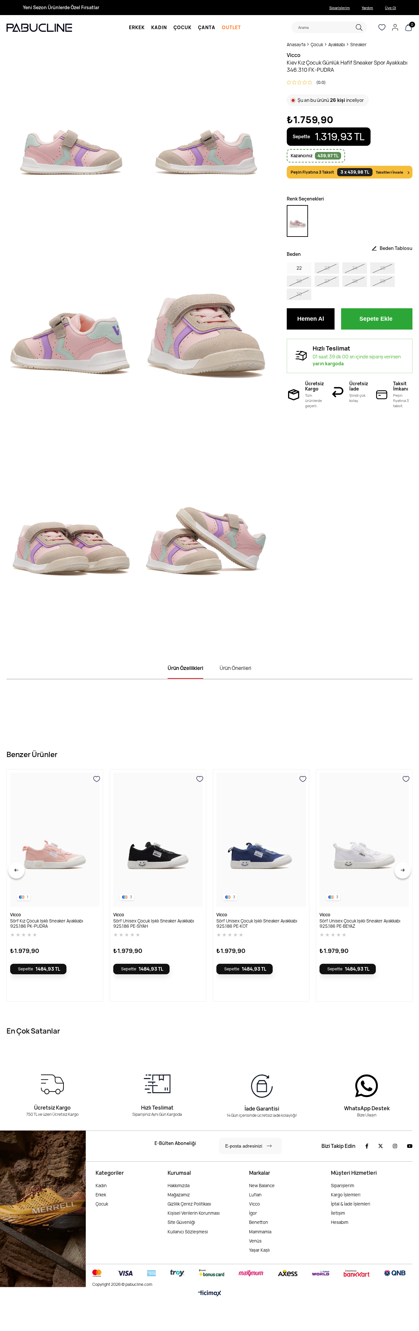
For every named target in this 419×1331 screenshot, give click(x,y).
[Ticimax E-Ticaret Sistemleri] (209, 1293)
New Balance (262, 1185)
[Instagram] (395, 1146)
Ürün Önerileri (235, 668)
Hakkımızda (179, 1185)
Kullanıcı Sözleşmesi (188, 1232)
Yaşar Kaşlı (259, 1250)
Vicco (254, 1204)
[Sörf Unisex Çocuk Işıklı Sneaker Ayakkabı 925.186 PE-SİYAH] (158, 840)
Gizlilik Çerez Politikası (189, 1204)
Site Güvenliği (181, 1222)
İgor (253, 1213)
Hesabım (339, 1222)
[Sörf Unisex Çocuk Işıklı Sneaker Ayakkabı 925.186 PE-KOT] (261, 840)
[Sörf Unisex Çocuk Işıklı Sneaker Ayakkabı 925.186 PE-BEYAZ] (364, 840)
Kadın (101, 1185)
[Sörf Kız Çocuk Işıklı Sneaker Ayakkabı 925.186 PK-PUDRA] (55, 840)
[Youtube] (409, 1146)
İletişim (338, 1213)
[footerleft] (43, 1209)
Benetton (258, 1222)
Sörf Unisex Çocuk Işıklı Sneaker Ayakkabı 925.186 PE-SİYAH (153, 923)
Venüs (255, 1241)
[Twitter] (380, 1146)
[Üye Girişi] (395, 27)
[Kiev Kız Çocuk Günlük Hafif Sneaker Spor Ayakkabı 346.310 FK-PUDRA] (297, 221)
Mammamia (260, 1232)
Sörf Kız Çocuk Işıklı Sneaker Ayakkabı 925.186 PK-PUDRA (46, 923)
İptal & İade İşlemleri (350, 1204)
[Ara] (359, 27)
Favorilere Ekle (96, 779)
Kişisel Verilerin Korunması (194, 1213)
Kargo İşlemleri (345, 1195)
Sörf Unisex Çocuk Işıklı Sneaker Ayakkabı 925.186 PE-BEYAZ (359, 923)
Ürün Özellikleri (185, 668)
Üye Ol (390, 7)
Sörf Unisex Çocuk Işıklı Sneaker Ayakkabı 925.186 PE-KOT (256, 923)
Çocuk (102, 1204)
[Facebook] (366, 1146)
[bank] (249, 1273)
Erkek (101, 1195)
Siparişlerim (339, 7)
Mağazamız (179, 1195)
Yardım (367, 7)
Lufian (255, 1195)
